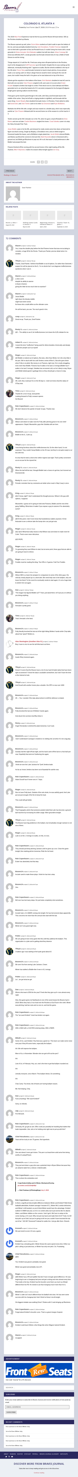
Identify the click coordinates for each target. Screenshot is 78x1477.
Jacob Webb (54, 134)
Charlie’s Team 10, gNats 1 (63, 223)
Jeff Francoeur (30, 65)
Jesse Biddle (12, 129)
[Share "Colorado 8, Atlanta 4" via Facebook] (38, 162)
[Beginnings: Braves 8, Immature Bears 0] (47, 215)
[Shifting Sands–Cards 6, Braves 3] (30, 215)
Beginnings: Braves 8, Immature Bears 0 (47, 223)
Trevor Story (21, 70)
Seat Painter (30, 27)
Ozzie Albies (35, 44)
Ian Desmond (46, 103)
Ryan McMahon (59, 103)
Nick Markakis (31, 52)
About (6, 1454)
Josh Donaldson (42, 47)
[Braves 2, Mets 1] (13, 215)
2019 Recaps (50, 27)
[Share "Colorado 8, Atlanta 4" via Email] (46, 162)
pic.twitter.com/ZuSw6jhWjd (27, 1185)
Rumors (13, 1454)
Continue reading (39, 1472)
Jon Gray (56, 149)
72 (57, 27)
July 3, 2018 (45, 1190)
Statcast (27, 1454)
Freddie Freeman (55, 47)
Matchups (64, 1454)
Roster (20, 1454)
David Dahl (14, 103)
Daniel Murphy (21, 101)
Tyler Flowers (28, 83)
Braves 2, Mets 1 (11, 223)
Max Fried (18, 37)
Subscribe (11, 1412)
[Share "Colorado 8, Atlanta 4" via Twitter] (42, 162)
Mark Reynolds (46, 137)
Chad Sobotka (54, 121)
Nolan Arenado (21, 52)
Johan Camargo (60, 52)
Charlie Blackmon (30, 121)
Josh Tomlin (25, 103)
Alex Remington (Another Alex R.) (29, 641)
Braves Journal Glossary (49, 1454)
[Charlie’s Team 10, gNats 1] (64, 215)
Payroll (35, 1454)
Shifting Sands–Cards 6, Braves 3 (30, 223)
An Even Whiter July (23, 1426)
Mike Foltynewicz (20, 149)
